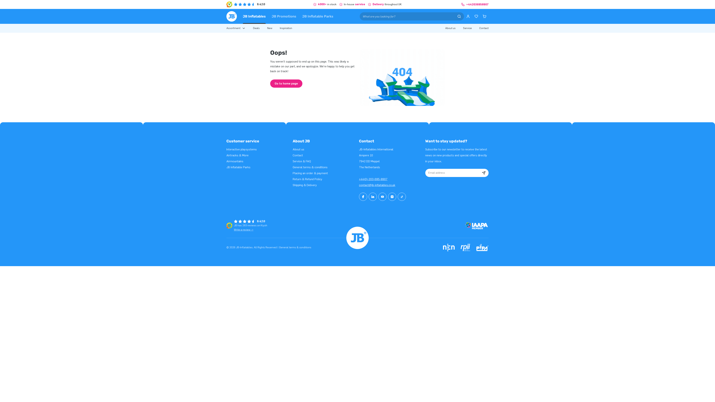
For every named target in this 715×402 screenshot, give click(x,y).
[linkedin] (373, 197)
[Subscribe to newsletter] (484, 173)
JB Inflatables (254, 16)
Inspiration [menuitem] (286, 28)
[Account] (468, 16)
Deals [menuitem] (256, 28)
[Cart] (484, 16)
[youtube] (382, 197)
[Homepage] (231, 16)
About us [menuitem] (450, 28)
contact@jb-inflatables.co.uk (377, 185)
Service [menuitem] (467, 28)
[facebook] (363, 197)
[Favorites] (476, 16)
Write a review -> (243, 229)
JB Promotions (284, 16)
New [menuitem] (269, 28)
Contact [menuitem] (484, 28)
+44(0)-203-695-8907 (373, 179)
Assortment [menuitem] (233, 28)
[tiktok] (402, 197)
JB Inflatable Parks (317, 16)
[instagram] (392, 197)
